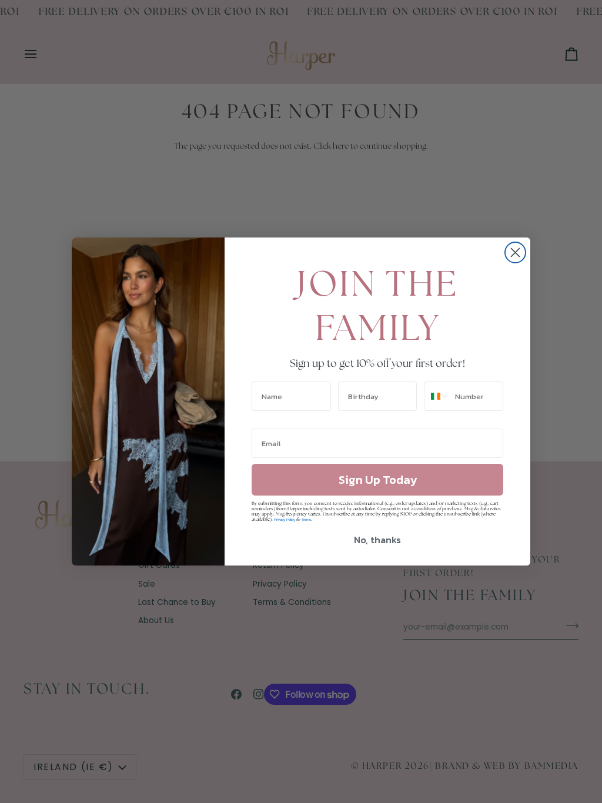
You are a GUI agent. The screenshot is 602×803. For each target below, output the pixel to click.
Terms (306, 519)
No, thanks (377, 540)
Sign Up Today (378, 480)
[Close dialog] (515, 252)
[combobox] (436, 396)
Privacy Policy (284, 519)
